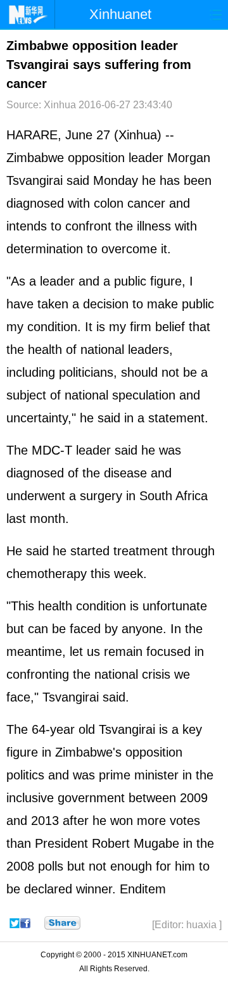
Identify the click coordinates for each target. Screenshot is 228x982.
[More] (62, 923)
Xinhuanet (120, 14)
